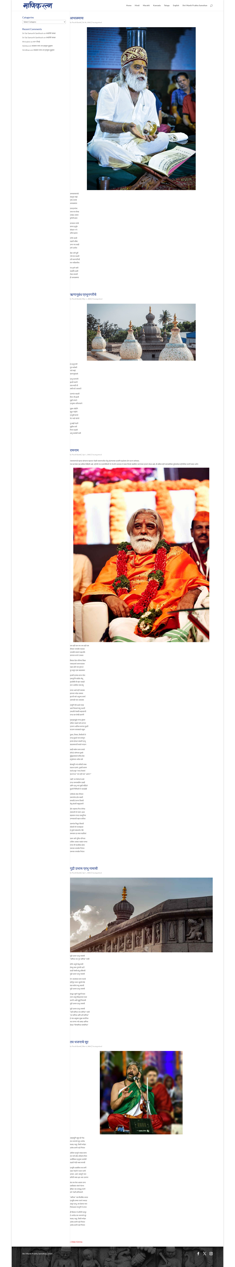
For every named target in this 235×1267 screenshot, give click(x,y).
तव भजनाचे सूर (79, 1042)
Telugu (167, 5)
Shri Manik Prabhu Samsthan (195, 5)
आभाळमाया (77, 18)
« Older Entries (76, 1242)
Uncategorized (97, 22)
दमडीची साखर (51, 33)
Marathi (146, 5)
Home (128, 5)
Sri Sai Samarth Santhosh (32, 33)
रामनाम (74, 450)
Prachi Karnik (76, 22)
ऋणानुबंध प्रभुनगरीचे (83, 294)
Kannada (157, 5)
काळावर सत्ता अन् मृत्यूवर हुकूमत (42, 46)
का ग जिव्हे (36, 41)
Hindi (137, 5)
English (176, 5)
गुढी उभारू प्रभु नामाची (84, 868)
